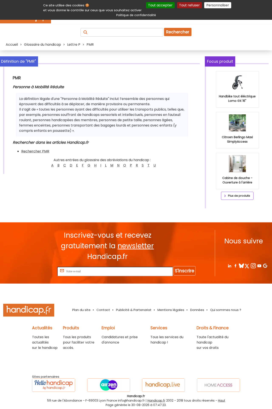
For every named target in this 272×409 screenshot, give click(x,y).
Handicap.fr (156, 400)
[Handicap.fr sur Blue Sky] (241, 265)
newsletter (136, 246)
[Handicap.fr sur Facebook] (235, 265)
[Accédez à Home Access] (218, 385)
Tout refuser (189, 5)
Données (197, 310)
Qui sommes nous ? (225, 310)
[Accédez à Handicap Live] (163, 385)
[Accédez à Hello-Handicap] (53, 385)
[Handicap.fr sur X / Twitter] (247, 265)
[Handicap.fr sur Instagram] (253, 265)
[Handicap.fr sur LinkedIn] (229, 265)
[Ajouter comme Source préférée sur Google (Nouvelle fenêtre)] (265, 265)
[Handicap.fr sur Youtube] (259, 265)
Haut (221, 400)
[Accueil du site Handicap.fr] (28, 311)
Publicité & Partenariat (134, 310)
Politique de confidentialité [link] (136, 15)
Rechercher (177, 32)
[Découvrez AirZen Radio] (108, 385)
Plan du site (81, 310)
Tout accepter (160, 5)
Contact (103, 310)
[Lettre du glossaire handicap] (48, 165)
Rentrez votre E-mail (39, 271)
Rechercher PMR (35, 151)
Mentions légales (170, 310)
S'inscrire (184, 271)
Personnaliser (217, 5)
